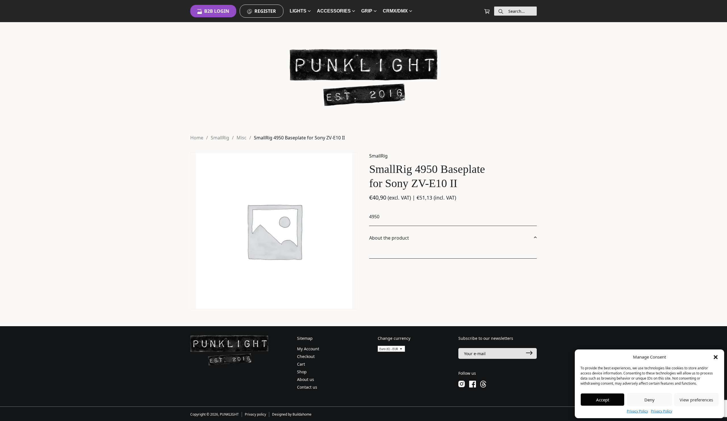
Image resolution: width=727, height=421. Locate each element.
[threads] (483, 383)
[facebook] (472, 383)
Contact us (307, 387)
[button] (715, 357)
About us (305, 379)
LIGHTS (298, 11)
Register (265, 11)
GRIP (366, 11)
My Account (308, 348)
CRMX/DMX (395, 11)
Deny (649, 400)
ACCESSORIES (334, 11)
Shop (302, 371)
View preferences (696, 400)
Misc (241, 138)
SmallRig (220, 138)
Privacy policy (255, 414)
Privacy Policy (637, 411)
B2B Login (216, 11)
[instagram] (461, 383)
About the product (389, 238)
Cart (301, 364)
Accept (602, 400)
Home (196, 138)
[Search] (500, 11)
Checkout (306, 356)
